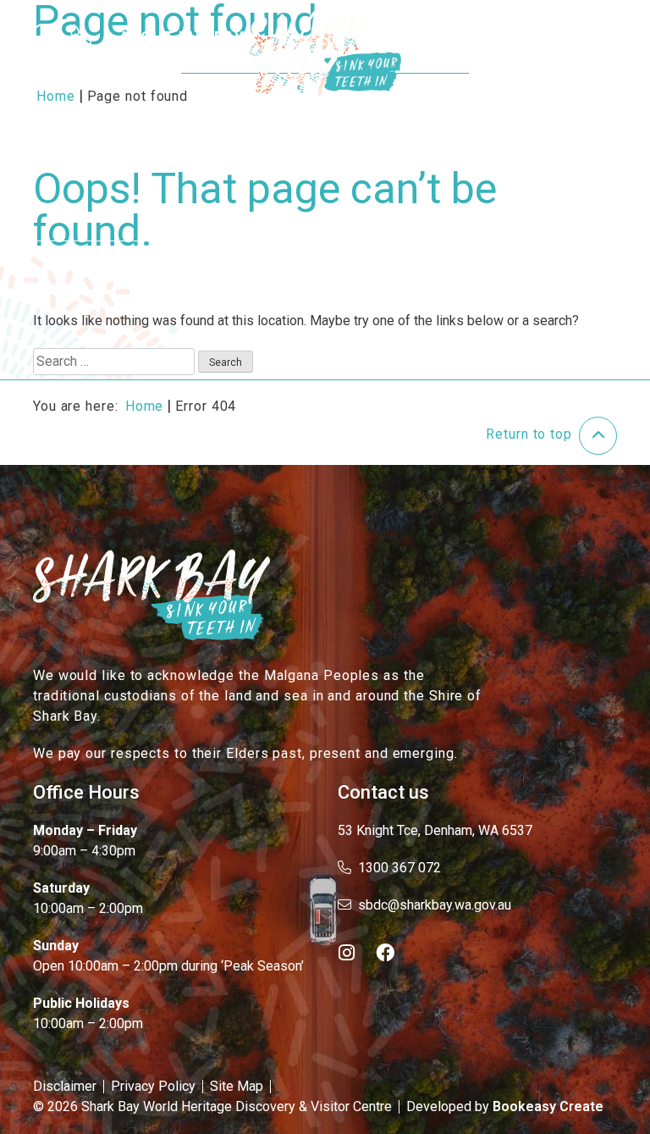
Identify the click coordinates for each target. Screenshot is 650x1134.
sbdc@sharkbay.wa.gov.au (434, 905)
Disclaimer (64, 1086)
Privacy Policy (153, 1086)
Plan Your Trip (478, 37)
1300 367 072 (399, 868)
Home (144, 406)
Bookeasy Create (548, 1106)
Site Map (236, 1086)
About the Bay (182, 37)
